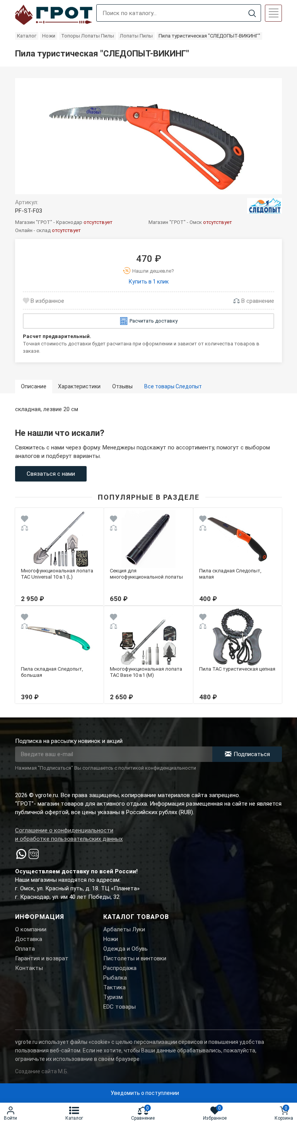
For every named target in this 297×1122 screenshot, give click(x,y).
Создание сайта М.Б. (41, 1071)
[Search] (252, 13)
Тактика (114, 987)
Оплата (25, 948)
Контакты (29, 968)
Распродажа (120, 968)
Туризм (113, 997)
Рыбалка (115, 977)
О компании (30, 929)
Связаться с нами (51, 473)
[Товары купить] (264, 205)
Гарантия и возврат (41, 958)
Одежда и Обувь (125, 948)
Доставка (28, 939)
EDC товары (119, 1006)
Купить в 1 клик (149, 281)
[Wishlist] (24, 520)
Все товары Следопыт (173, 386)
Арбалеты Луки (124, 929)
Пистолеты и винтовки (134, 958)
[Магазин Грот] (53, 15)
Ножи (110, 939)
